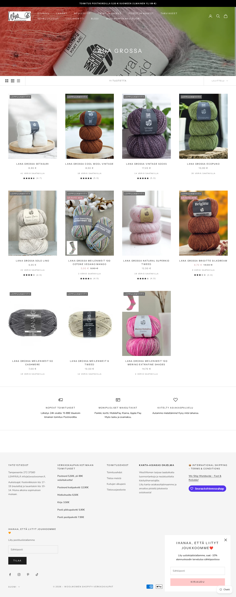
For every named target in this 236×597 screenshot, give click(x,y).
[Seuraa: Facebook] (10, 574)
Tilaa (17, 560)
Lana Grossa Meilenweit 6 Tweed (89, 363)
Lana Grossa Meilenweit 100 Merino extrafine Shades (146, 363)
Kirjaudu (198, 582)
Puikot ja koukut (141, 13)
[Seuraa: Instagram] (19, 574)
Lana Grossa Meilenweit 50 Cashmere (32, 363)
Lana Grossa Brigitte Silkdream (203, 260)
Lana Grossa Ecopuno (203, 164)
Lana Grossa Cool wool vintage (89, 164)
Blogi (95, 18)
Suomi (12, 587)
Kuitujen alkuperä (116, 484)
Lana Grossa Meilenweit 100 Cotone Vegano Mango (89, 262)
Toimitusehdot (114, 472)
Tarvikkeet (169, 13)
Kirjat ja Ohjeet (110, 13)
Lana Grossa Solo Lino (32, 260)
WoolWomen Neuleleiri (123, 18)
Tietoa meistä (114, 478)
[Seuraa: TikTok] (37, 574)
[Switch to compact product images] (18, 80)
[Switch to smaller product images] (12, 80)
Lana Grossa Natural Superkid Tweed (146, 262)
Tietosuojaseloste (116, 489)
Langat (61, 13)
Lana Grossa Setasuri (32, 164)
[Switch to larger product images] (6, 80)
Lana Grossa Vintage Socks (146, 164)
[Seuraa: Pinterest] (28, 574)
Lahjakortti (75, 18)
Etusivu (43, 13)
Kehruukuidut (48, 18)
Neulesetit (82, 13)
